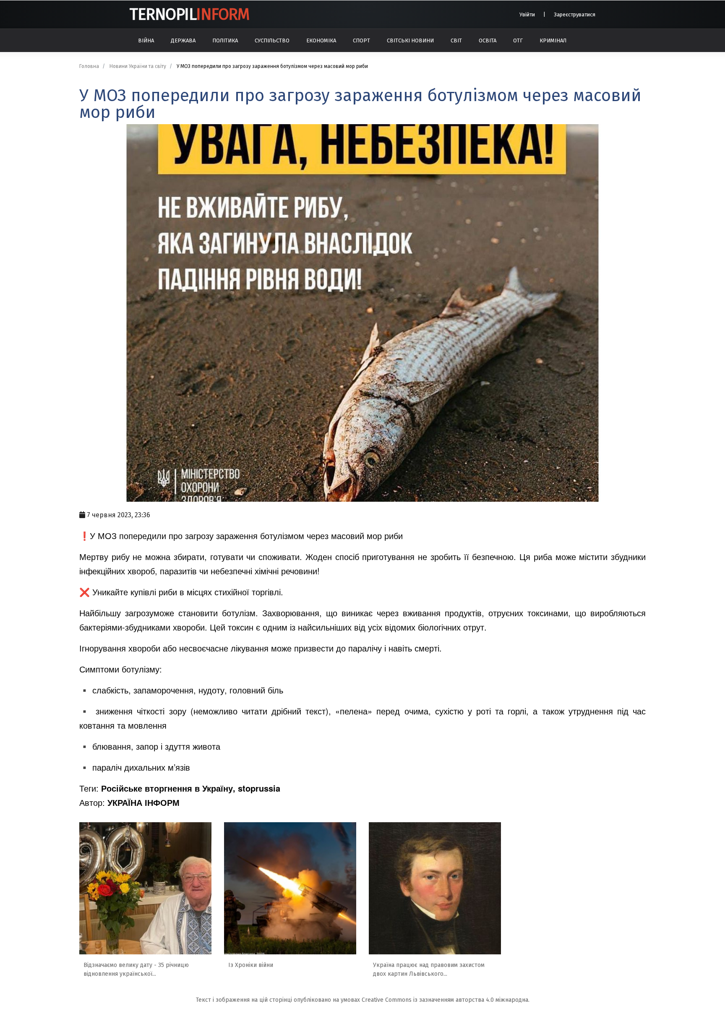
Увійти (527, 14)
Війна (146, 40)
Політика (225, 40)
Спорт (361, 40)
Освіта (487, 40)
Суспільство (272, 40)
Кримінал (553, 40)
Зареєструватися (574, 14)
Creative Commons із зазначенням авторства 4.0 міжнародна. (445, 999)
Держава (183, 40)
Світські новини (410, 40)
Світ (456, 40)
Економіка (321, 40)
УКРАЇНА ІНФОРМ (143, 802)
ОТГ (518, 40)
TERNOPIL (189, 14)
